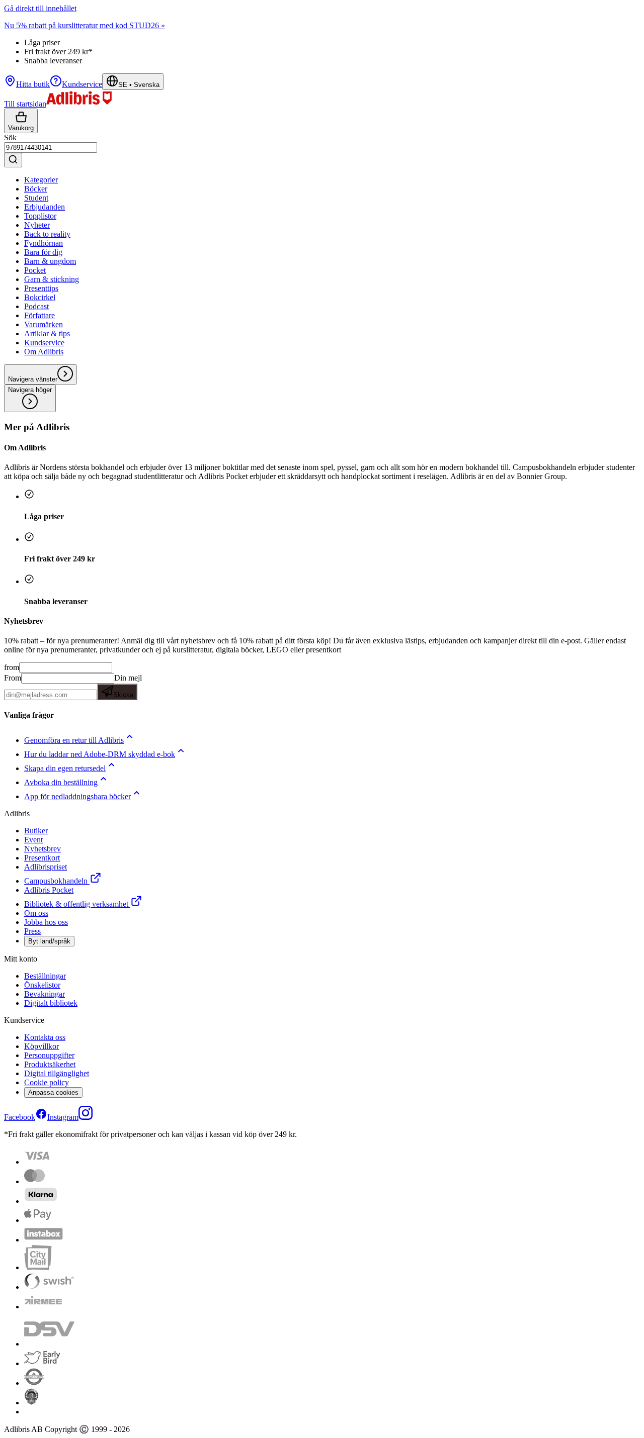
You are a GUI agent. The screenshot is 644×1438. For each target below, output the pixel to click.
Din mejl (127, 686)
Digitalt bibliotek (50, 1003)
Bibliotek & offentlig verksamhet (76, 904)
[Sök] (13, 160)
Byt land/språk (49, 941)
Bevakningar (44, 994)
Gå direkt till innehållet (40, 8)
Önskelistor (42, 985)
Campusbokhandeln (56, 881)
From (12, 678)
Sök (10, 137)
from (11, 667)
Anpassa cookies (53, 1092)
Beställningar (45, 976)
